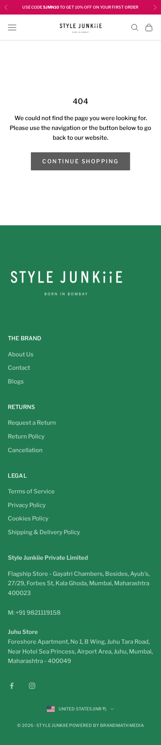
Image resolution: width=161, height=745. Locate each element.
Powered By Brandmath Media (106, 725)
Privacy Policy (27, 505)
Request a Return (32, 422)
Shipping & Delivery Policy (44, 532)
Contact (19, 367)
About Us (21, 354)
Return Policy (26, 436)
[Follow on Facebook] (12, 686)
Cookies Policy (28, 518)
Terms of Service (31, 491)
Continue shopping (80, 161)
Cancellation (25, 450)
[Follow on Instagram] (32, 686)
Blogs (16, 381)
